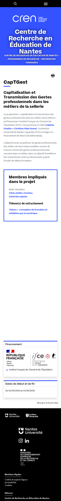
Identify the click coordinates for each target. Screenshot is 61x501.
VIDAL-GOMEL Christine (21, 192)
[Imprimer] (53, 76)
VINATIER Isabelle (18, 196)
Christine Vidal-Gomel (25, 128)
